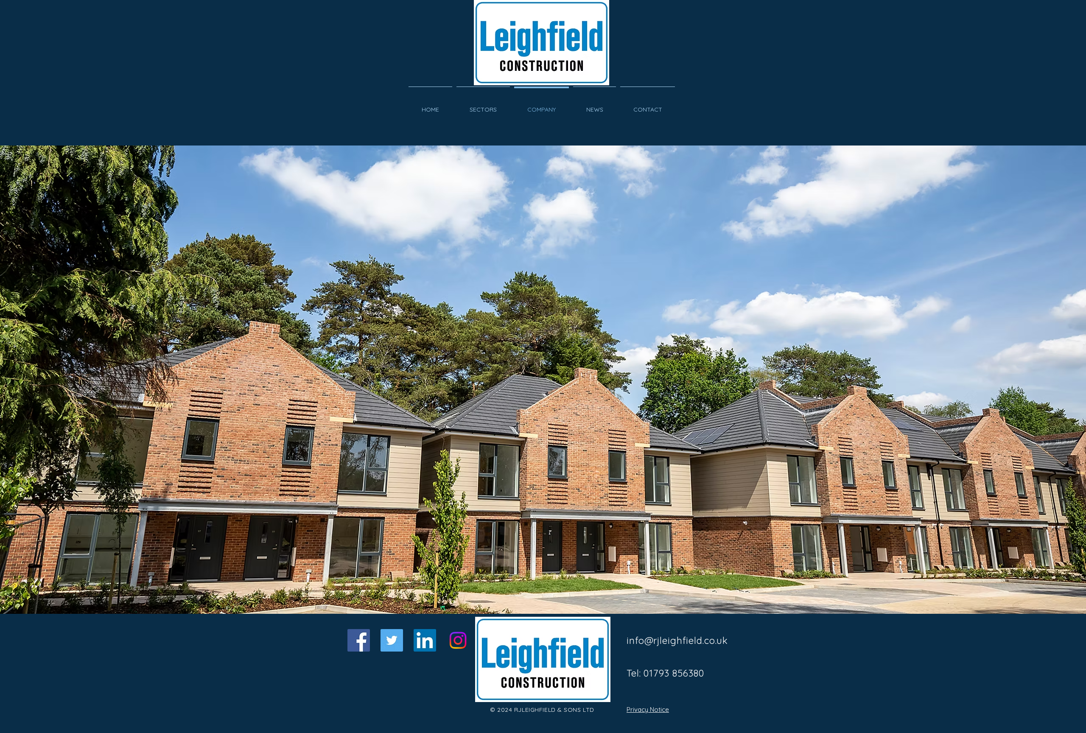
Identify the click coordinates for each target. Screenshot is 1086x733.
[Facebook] (358, 640)
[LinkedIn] (425, 640)
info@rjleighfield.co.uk (677, 640)
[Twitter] (392, 640)
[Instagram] (458, 640)
